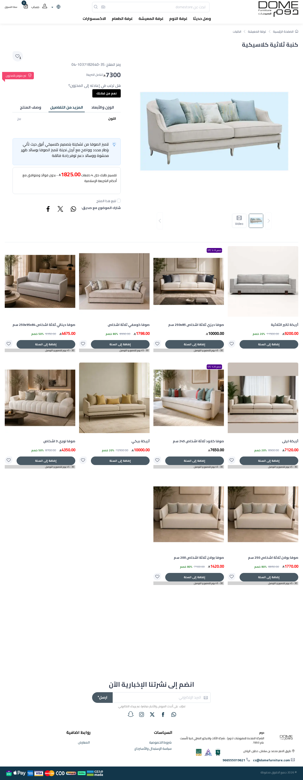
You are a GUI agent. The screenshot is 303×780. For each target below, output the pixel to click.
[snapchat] (130, 714)
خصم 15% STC (214, 250)
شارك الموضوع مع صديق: (101, 208)
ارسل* (102, 697)
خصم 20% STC (214, 366)
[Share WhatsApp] (73, 209)
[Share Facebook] (48, 209)
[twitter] (152, 714)
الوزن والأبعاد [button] (102, 107)
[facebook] (163, 714)
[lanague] (55, 7)
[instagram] (141, 714)
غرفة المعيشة (257, 31)
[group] (214, 221)
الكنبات (237, 31)
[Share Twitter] (60, 209)
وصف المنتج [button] (30, 107)
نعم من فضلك (106, 93)
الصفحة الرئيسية (283, 31)
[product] (263, 281)
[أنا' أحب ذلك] (231, 344)
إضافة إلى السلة (269, 344)
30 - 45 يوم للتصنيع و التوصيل (208, 350)
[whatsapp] (173, 714)
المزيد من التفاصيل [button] (66, 107)
